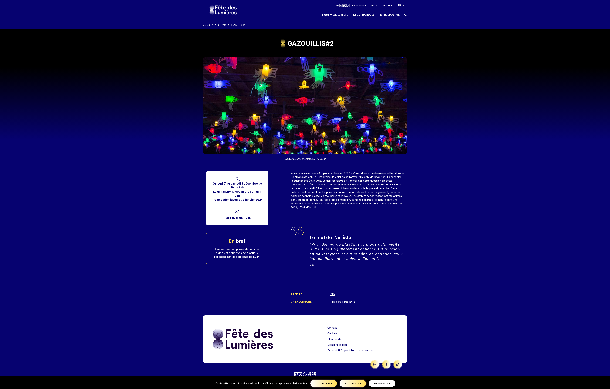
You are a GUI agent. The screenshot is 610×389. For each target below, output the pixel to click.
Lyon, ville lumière (335, 14)
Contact (332, 327)
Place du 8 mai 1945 (237, 217)
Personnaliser (382, 383)
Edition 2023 (220, 25)
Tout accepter (324, 383)
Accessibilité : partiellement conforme (350, 350)
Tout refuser (353, 383)
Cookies (332, 333)
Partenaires (386, 5)
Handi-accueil (359, 5)
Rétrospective (389, 14)
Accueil (206, 25)
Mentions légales (337, 344)
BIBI (333, 294)
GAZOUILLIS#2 (238, 25)
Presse (373, 5)
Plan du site (334, 339)
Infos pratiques (364, 14)
